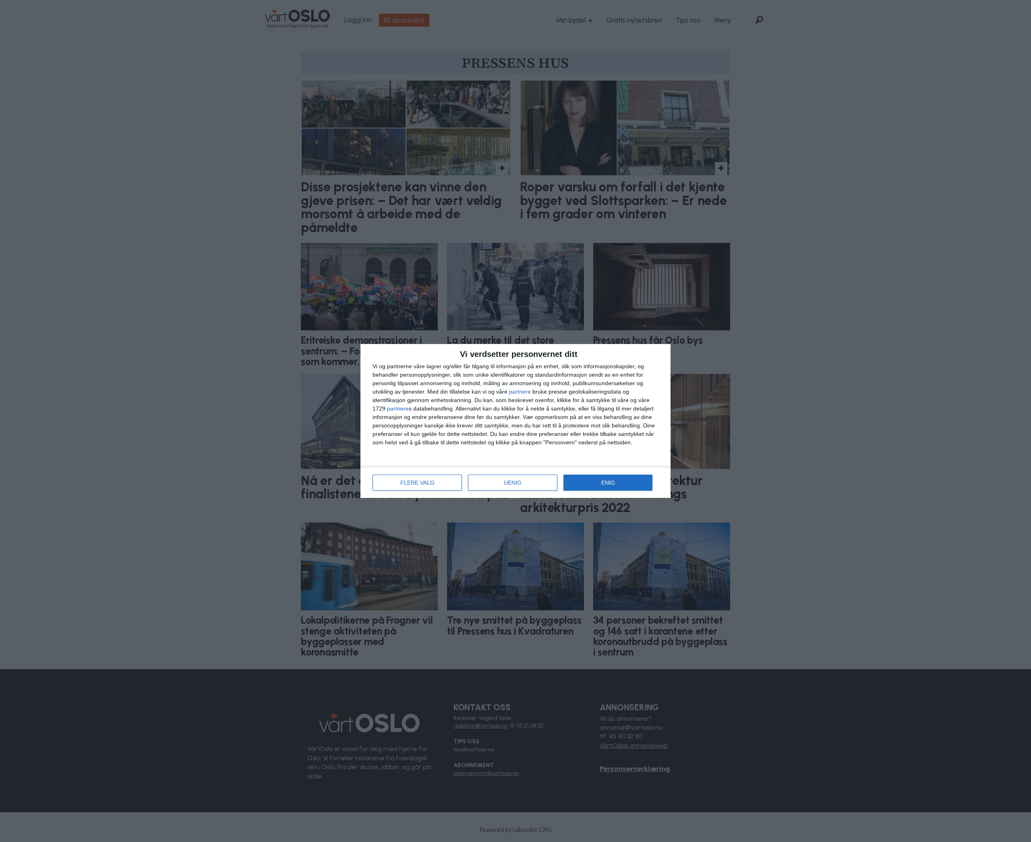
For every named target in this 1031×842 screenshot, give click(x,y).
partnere (520, 391)
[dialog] (515, 421)
